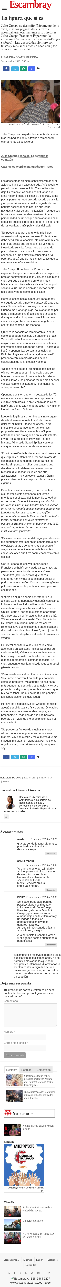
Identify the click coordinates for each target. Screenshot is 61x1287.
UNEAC (7, 781)
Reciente (11, 1069)
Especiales (52, 1260)
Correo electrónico (16, 1042)
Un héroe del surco (33, 1220)
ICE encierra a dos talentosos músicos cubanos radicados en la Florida (39, 1095)
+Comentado (43, 1069)
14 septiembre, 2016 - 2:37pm (15, 61)
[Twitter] (20, 1273)
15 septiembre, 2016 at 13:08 (41, 897)
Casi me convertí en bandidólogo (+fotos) (27, 166)
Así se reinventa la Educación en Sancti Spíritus (38, 1235)
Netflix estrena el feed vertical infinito (38, 1127)
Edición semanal (11, 1260)
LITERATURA (45, 778)
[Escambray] (30, 4)
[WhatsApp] (26, 1273)
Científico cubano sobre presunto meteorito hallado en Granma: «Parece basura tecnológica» (39, 1080)
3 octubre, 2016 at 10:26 (44, 839)
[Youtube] (32, 1273)
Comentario (11, 1001)
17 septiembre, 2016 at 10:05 (41, 865)
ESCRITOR (29, 778)
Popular (26, 1069)
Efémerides (30, 1265)
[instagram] (38, 1273)
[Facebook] (15, 1273)
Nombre (9, 1031)
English (39, 1260)
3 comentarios (48, 68)
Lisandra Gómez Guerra (19, 57)
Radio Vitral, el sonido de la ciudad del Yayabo (38, 1209)
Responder (51, 853)
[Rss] (9, 1273)
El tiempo (27, 1260)
